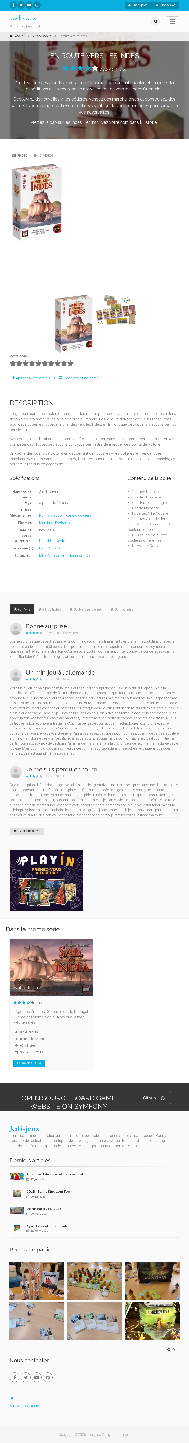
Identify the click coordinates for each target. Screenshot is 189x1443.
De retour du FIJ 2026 (43, 1209)
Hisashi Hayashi (52, 541)
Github (149, 1097)
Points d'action (51, 515)
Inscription (140, 5)
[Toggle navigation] (172, 21)
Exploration (64, 523)
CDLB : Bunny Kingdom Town (49, 1191)
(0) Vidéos (46, 155)
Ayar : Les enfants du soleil (48, 1226)
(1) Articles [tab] (52, 609)
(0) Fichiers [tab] (124, 609)
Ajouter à (23, 378)
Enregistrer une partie (81, 378)
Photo (22, 155)
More (175, 1350)
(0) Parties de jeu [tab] (88, 609)
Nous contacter (28, 1406)
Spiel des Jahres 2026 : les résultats (55, 1174)
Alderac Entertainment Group (71, 555)
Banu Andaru (49, 548)
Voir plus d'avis (29, 831)
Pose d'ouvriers (78, 515)
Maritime (46, 523)
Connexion (167, 5)
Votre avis (47, 378)
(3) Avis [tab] (24, 609)
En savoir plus (26, 1063)
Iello (42, 555)
